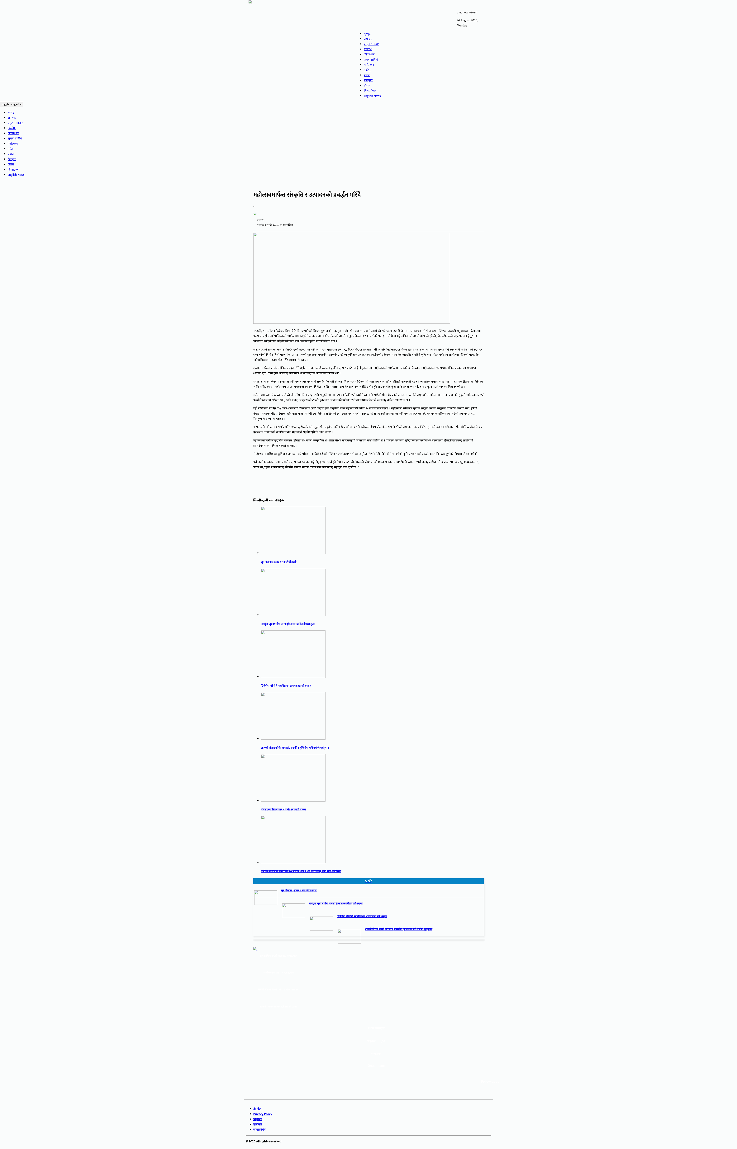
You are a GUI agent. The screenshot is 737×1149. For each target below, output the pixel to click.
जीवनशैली (369, 54)
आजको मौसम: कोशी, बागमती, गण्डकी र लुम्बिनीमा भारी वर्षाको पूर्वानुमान (295, 748)
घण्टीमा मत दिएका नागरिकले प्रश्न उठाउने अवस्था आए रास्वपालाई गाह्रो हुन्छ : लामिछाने (301, 871)
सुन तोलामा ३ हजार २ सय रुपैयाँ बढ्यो (279, 562)
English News (372, 96)
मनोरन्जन (369, 65)
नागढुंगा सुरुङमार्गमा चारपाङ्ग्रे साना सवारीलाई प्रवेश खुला (288, 624)
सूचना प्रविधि (371, 59)
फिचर (367, 85)
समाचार (368, 39)
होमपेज (257, 1109)
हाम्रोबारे (257, 1124)
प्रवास (367, 75)
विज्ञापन (257, 1119)
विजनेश (368, 49)
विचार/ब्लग (370, 90)
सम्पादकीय (259, 1129)
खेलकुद (368, 80)
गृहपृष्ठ (367, 33)
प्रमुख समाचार (371, 44)
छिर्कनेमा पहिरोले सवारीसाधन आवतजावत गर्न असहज (286, 686)
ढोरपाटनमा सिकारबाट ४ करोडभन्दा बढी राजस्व (283, 810)
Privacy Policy (262, 1114)
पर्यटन (367, 70)
